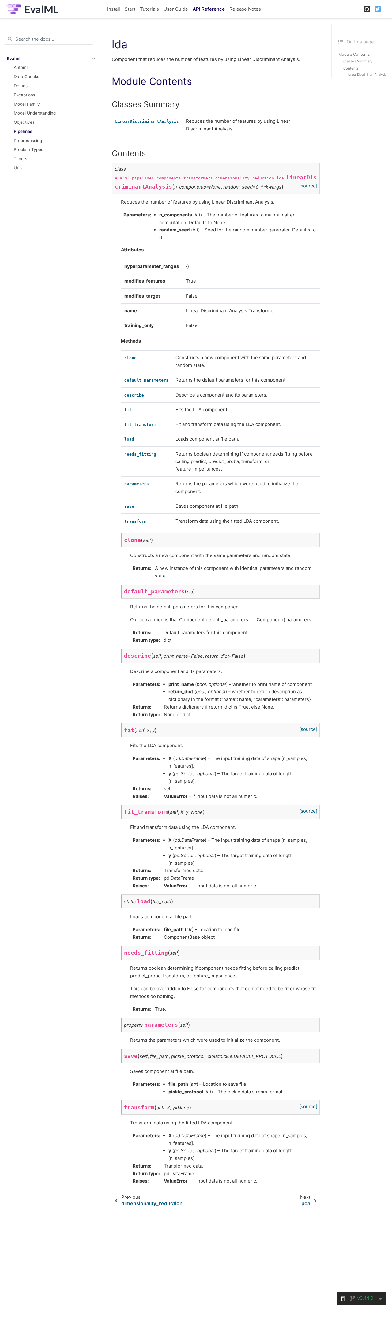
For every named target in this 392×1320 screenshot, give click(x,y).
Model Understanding (35, 113)
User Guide (176, 9)
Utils (18, 167)
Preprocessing (28, 140)
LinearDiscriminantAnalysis (367, 74)
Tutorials (149, 9)
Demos (21, 85)
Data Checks (26, 76)
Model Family (27, 103)
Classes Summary (357, 61)
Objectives (24, 122)
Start (130, 9)
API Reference (209, 9)
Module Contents (354, 54)
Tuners (20, 158)
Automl (21, 67)
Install (113, 9)
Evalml (14, 58)
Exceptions (24, 94)
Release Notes (245, 9)
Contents (351, 68)
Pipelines (23, 131)
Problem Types (28, 149)
